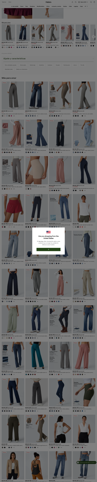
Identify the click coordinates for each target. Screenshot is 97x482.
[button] (48, 232)
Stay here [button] (41, 241)
